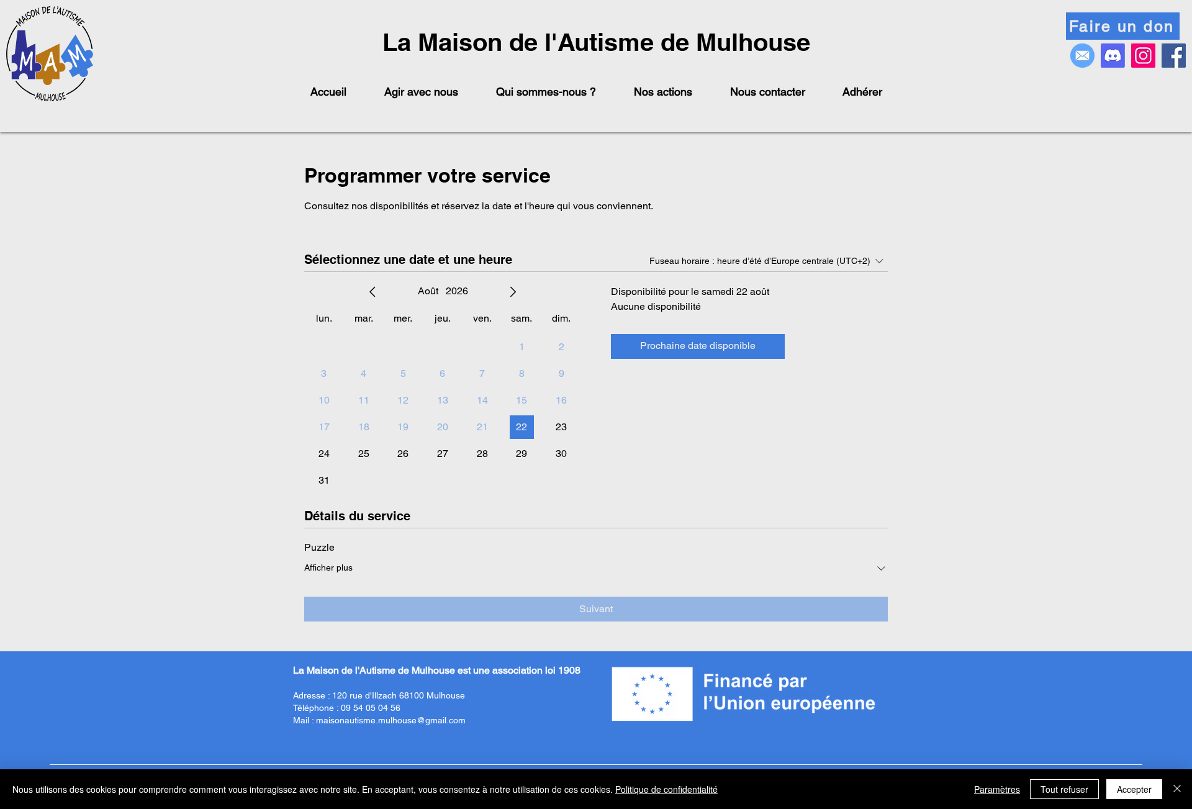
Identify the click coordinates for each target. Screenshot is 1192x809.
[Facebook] (1174, 55)
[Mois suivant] (512, 291)
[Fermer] (1177, 789)
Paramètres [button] (997, 789)
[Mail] (1082, 55)
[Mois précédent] (372, 291)
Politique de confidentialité (666, 789)
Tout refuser (1064, 789)
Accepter (1134, 789)
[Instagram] (1143, 55)
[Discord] (1113, 55)
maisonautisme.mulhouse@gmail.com (391, 720)
